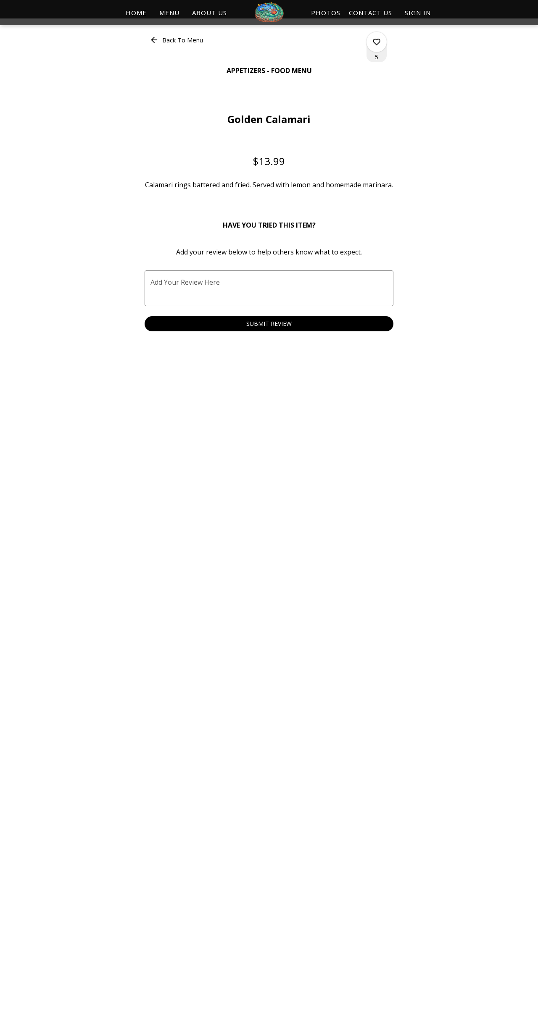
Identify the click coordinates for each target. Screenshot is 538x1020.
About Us (209, 12)
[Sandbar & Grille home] (269, 12)
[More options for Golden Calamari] (377, 42)
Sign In (418, 12)
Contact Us (370, 12)
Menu (169, 12)
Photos (325, 12)
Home (136, 12)
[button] (177, 40)
